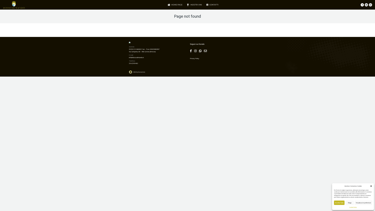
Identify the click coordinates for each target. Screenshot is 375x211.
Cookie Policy (353, 207)
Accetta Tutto (339, 203)
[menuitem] (175, 5)
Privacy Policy (194, 58)
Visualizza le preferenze (363, 203)
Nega (349, 203)
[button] (371, 186)
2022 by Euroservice (139, 72)
